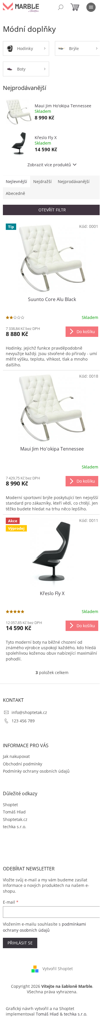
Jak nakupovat (16, 756)
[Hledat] (60, 7)
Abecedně (15, 193)
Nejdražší (42, 181)
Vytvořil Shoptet (57, 968)
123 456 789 (23, 720)
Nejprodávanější (74, 181)
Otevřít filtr (52, 210)
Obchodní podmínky (22, 764)
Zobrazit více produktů (49, 164)
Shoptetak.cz (15, 819)
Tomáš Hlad (14, 812)
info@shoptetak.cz (29, 712)
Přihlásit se (20, 943)
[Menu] (91, 7)
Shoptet (10, 804)
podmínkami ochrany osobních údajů (44, 927)
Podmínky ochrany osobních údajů (36, 771)
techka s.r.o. (14, 826)
